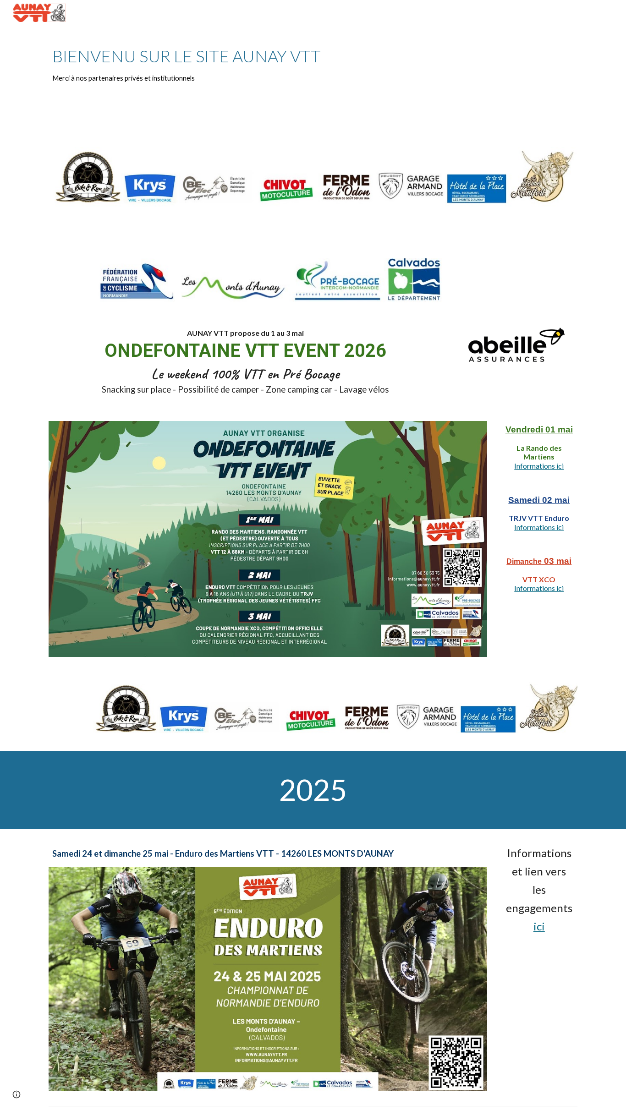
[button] (16, 1094)
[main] (313, 64)
